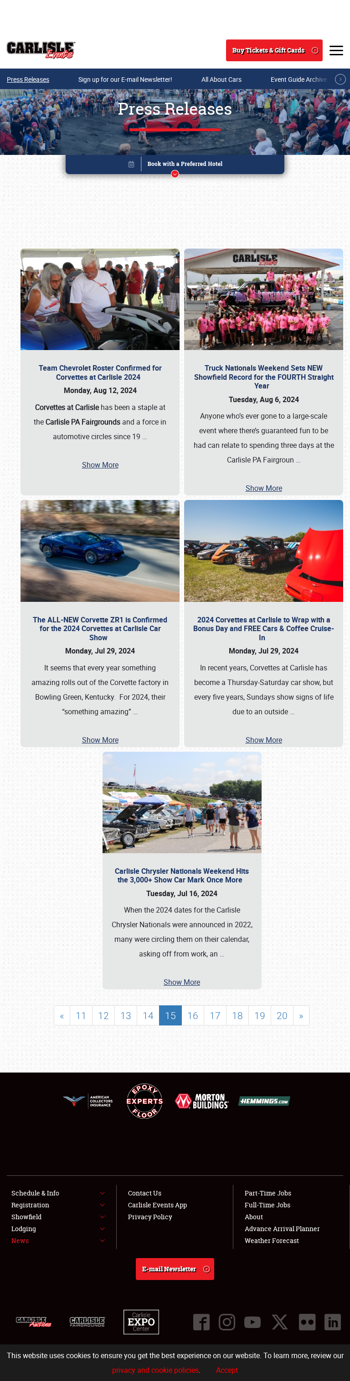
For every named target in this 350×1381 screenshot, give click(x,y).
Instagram (227, 1322)
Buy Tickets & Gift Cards (268, 50)
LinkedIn (332, 1322)
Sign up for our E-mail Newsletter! (125, 79)
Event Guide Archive (299, 79)
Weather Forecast (272, 1240)
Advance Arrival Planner (282, 1228)
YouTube (252, 1322)
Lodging (23, 1228)
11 (81, 1015)
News (20, 1240)
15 (170, 1015)
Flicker (307, 1322)
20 (282, 1015)
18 (237, 1015)
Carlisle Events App (157, 1204)
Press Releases (28, 79)
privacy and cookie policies (155, 1370)
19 (259, 1015)
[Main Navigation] (336, 50)
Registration (30, 1204)
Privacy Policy (150, 1216)
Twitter (280, 1322)
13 (125, 1015)
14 (148, 1015)
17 (215, 1015)
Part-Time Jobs (268, 1193)
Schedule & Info (35, 1193)
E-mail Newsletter (169, 1268)
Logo (41, 50)
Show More (100, 465)
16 (192, 1015)
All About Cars (221, 79)
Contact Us (144, 1193)
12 (103, 1015)
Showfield (26, 1216)
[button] (175, 166)
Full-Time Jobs (267, 1204)
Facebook (201, 1322)
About (254, 1216)
